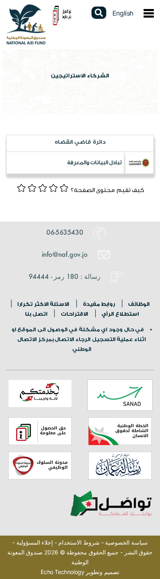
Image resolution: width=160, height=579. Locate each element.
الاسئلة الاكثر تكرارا (43, 304)
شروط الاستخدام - (76, 542)
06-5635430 (65, 232)
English (122, 13)
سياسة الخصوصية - (124, 542)
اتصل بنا (36, 314)
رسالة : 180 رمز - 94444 (66, 276)
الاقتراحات (73, 314)
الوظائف (138, 304)
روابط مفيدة (98, 304)
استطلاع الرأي (120, 314)
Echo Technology (62, 571)
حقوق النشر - (136, 552)
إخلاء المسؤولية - (32, 542)
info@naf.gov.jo (66, 254)
